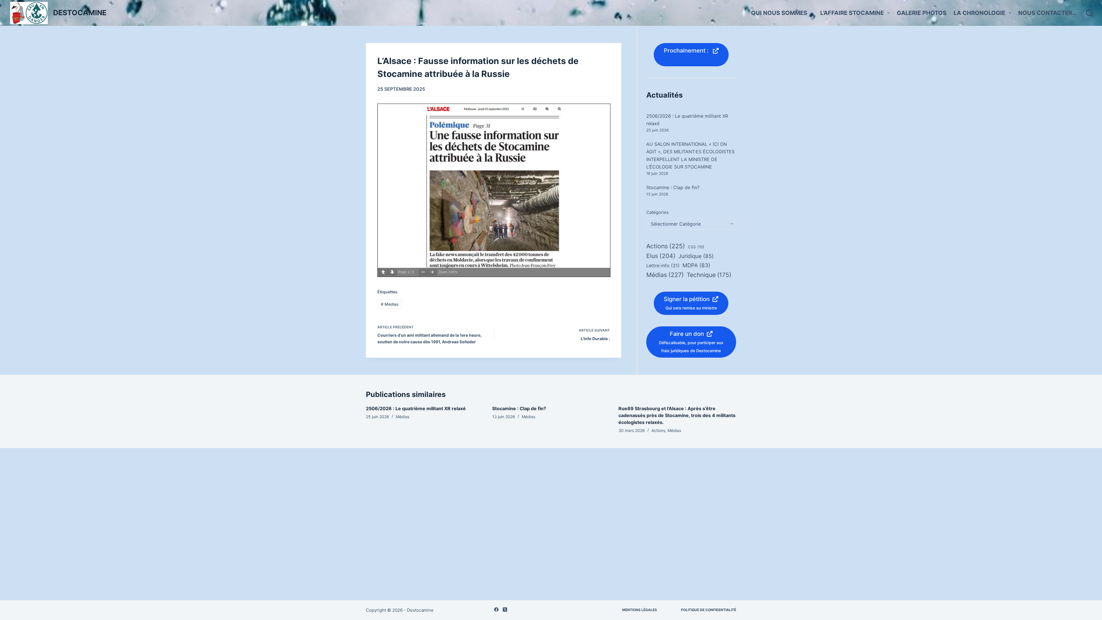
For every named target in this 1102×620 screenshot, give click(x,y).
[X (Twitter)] (505, 609)
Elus (661, 255)
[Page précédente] (383, 272)
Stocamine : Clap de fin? (672, 187)
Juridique (696, 256)
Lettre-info (663, 265)
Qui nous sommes (779, 12)
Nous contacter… (1047, 12)
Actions (665, 246)
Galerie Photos (921, 12)
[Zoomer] (432, 272)
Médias (390, 304)
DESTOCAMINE (79, 12)
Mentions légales (639, 610)
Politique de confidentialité (708, 610)
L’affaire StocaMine (852, 12)
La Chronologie (979, 12)
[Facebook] (496, 609)
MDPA (696, 265)
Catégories (657, 212)
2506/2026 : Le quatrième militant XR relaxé (416, 408)
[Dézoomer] (423, 272)
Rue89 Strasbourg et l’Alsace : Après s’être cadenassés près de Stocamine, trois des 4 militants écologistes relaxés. (677, 415)
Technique (709, 274)
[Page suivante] (392, 272)
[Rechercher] (1089, 13)
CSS (696, 247)
